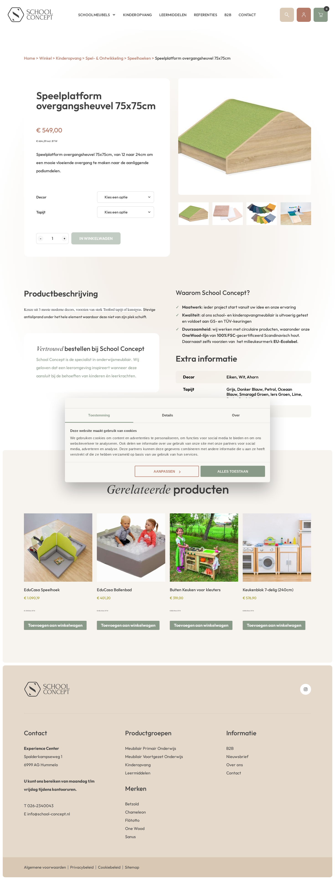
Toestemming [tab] (99, 415)
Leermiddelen (173, 15)
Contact (247, 15)
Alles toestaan (232, 471)
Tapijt (40, 212)
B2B (227, 15)
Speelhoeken (139, 58)
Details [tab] (167, 415)
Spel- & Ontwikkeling (104, 58)
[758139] (244, 136)
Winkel (45, 58)
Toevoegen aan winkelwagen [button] (55, 625)
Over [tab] (236, 415)
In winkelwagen (96, 238)
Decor (41, 197)
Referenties (205, 15)
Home (29, 58)
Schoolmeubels (94, 15)
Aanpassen (164, 471)
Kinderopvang (137, 15)
